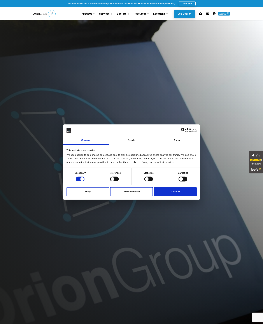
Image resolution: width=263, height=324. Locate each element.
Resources (140, 13)
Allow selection (131, 191)
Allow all (175, 191)
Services (104, 13)
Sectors (122, 13)
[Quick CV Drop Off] (200, 13)
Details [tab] (131, 140)
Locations (159, 13)
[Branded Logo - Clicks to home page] (44, 13)
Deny (88, 191)
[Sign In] (214, 13)
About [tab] (177, 140)
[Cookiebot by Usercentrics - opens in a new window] (183, 130)
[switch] (114, 179)
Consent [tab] (85, 140)
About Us (87, 13)
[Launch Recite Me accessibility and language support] (224, 14)
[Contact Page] (207, 13)
